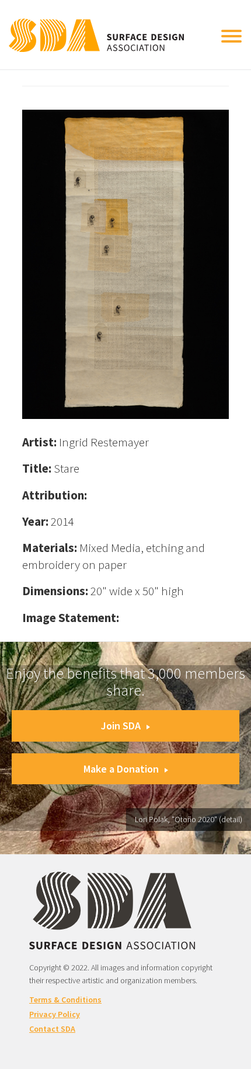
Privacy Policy (54, 1014)
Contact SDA (52, 1028)
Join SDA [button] (121, 725)
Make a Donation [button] (121, 768)
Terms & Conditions (65, 999)
